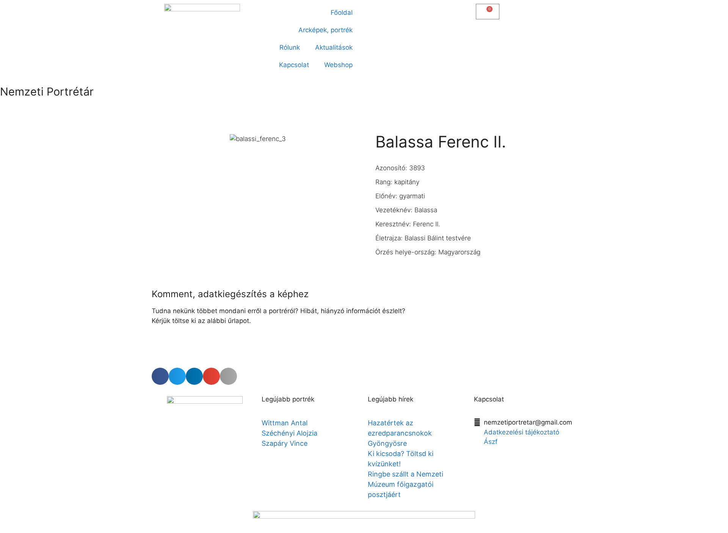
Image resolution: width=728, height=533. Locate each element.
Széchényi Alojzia (289, 433)
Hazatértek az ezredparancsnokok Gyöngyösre (400, 433)
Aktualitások (334, 47)
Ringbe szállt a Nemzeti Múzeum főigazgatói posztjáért (405, 484)
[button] (374, 10)
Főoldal (342, 12)
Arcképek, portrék (325, 30)
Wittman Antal (285, 423)
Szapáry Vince (285, 443)
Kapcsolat (294, 65)
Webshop (338, 65)
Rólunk (289, 47)
